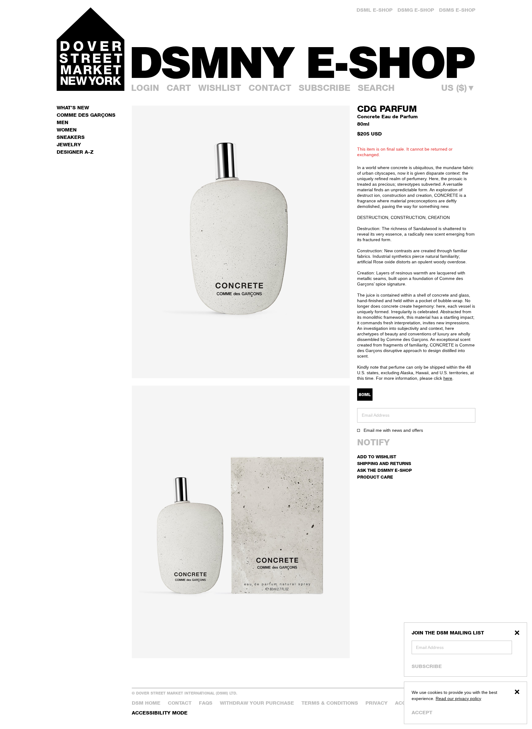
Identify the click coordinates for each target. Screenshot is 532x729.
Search (376, 88)
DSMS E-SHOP (457, 10)
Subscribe (427, 666)
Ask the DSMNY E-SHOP (384, 470)
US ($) (458, 87)
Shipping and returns (384, 463)
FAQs (205, 703)
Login (145, 88)
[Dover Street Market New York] (90, 49)
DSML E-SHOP (375, 10)
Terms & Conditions (329, 703)
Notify (373, 442)
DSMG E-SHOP (415, 10)
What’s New (73, 108)
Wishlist (219, 88)
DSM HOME (146, 703)
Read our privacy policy (458, 698)
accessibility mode (159, 713)
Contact (269, 88)
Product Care (375, 477)
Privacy (376, 703)
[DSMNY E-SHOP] (303, 59)
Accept (422, 712)
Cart (179, 88)
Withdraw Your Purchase (257, 703)
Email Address (430, 647)
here (447, 378)
